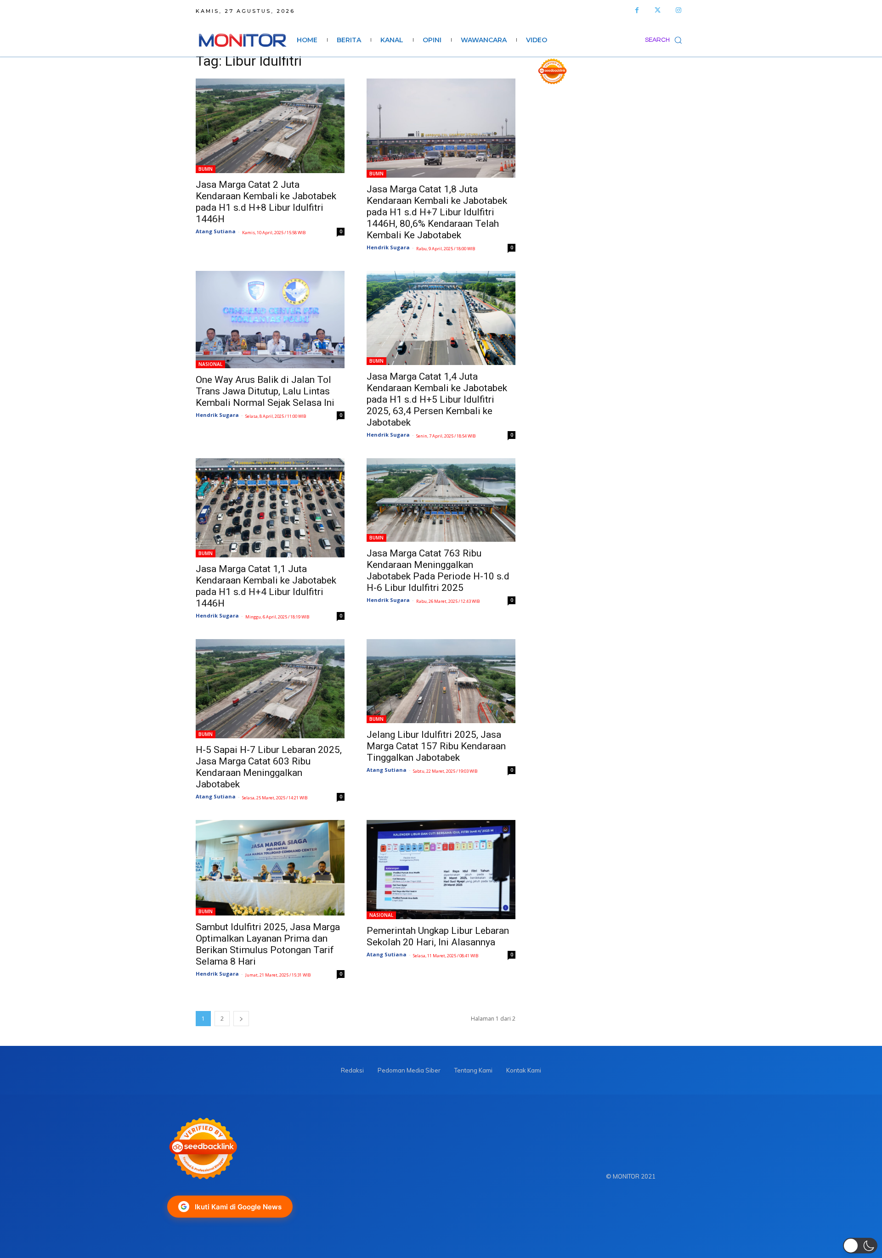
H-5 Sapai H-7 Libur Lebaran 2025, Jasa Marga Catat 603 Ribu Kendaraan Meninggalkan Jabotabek (269, 767)
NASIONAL (210, 364)
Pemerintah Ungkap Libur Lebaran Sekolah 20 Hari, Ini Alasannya (438, 936)
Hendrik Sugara (388, 247)
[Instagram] (678, 10)
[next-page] (241, 1018)
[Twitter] (658, 10)
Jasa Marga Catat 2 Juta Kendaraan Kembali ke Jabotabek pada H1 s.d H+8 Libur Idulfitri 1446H (266, 202)
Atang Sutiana (216, 231)
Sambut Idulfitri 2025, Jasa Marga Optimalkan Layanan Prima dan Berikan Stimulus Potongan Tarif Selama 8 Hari (268, 944)
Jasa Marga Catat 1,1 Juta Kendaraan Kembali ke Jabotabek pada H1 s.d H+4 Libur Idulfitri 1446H (266, 586)
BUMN (205, 169)
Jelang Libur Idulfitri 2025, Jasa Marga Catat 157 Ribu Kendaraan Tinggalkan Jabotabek (436, 746)
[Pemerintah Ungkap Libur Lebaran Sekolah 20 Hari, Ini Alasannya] (441, 869)
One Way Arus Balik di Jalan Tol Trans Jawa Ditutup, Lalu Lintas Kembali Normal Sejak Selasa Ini (265, 391)
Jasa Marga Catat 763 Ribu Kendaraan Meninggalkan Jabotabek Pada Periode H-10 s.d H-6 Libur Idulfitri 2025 (438, 570)
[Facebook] (637, 10)
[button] (665, 40)
